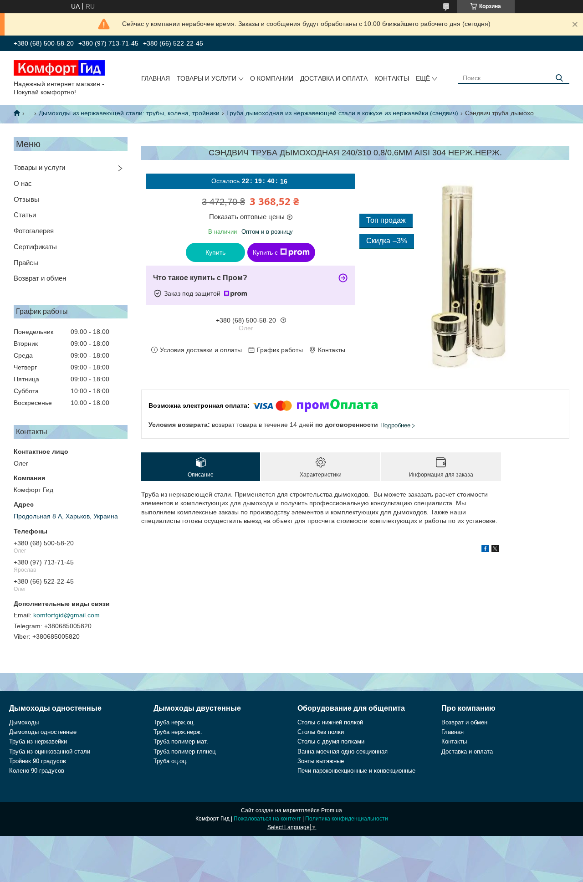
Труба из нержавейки (38, 741)
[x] (495, 550)
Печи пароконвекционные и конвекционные (356, 770)
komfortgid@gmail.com (66, 615)
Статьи (25, 215)
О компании (271, 78)
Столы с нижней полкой (330, 722)
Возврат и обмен (40, 278)
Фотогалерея (34, 231)
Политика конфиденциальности (346, 818)
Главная (155, 78)
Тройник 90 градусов (37, 761)
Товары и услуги (206, 78)
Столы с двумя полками (330, 741)
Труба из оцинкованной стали (49, 751)
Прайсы (26, 263)
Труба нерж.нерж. (177, 731)
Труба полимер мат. (180, 741)
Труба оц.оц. (170, 761)
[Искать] (559, 78)
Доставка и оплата (334, 78)
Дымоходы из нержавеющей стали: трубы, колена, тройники (129, 113)
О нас (23, 183)
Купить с (265, 252)
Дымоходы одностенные (43, 731)
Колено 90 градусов (36, 770)
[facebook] (485, 550)
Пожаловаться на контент (267, 818)
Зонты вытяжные (320, 761)
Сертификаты (35, 247)
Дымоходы (24, 722)
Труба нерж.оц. (174, 722)
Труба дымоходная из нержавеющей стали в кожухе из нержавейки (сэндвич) (342, 113)
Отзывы (26, 199)
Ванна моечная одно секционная (342, 751)
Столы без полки (320, 731)
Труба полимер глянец (184, 751)
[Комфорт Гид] (59, 67)
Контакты (391, 78)
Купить (215, 252)
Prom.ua (331, 810)
